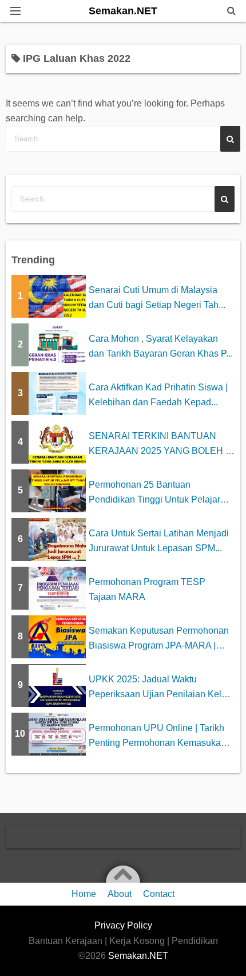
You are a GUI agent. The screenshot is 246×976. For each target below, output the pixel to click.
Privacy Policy (123, 925)
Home (84, 894)
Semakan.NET (123, 11)
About (120, 894)
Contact (158, 894)
